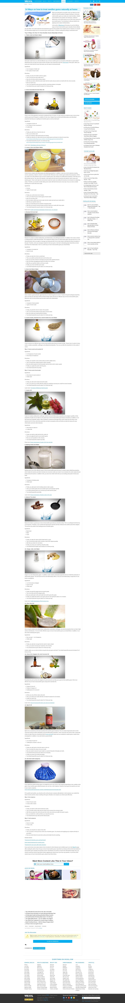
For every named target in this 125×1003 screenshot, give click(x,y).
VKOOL (47, 995)
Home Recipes (91, 976)
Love (77, 964)
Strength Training (28, 988)
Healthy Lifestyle (79, 975)
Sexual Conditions (41, 976)
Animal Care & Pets (92, 987)
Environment (91, 972)
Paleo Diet (52, 976)
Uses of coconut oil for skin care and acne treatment (42, 702)
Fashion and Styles (54, 988)
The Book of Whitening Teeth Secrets (39, 388)
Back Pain (65, 969)
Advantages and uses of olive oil (38, 145)
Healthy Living (66, 978)
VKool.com (61, 25)
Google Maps (45, 998)
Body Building (27, 981)
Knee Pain (65, 970)
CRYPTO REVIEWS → (90, 99)
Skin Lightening (66, 979)
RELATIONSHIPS (80, 962)
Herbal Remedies (66, 981)
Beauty (49, 1)
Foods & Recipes (53, 984)
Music (89, 964)
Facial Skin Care (66, 975)
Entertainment (91, 975)
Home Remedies (56, 1)
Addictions (39, 966)
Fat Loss (52, 967)
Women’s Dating (79, 976)
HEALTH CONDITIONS (42, 962)
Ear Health (26, 967)
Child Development (79, 978)
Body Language (79, 973)
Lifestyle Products (92, 979)
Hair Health (65, 973)
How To (63, 1)
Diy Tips (90, 966)
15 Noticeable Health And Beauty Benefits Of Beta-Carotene (39, 915)
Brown (41, 928)
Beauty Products (53, 987)
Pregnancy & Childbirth (67, 985)
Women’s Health (27, 985)
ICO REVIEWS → (89, 103)
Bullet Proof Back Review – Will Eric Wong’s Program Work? (40, 922)
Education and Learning (93, 988)
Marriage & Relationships (81, 987)
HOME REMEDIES (67, 962)
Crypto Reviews (38, 1)
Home (25, 4)
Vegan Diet (65, 972)
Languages (78, 967)
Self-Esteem (78, 969)
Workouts (52, 964)
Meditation (65, 967)
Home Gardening (92, 981)
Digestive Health (27, 987)
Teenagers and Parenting (81, 985)
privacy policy (87, 1001)
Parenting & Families (80, 982)
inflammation (66, 62)
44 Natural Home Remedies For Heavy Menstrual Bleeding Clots (40, 913)
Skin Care (52, 973)
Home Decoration (92, 982)
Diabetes (39, 964)
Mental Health (27, 984)
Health (44, 1)
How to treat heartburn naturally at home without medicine (93, 212)
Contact (76, 1000)
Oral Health (44, 926)
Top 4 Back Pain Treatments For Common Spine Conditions (39, 920)
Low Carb (26, 966)
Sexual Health (40, 975)
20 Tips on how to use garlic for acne (34, 923)
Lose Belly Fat (40, 972)
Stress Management (80, 984)
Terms (83, 1001)
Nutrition (64, 966)
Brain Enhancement (41, 981)
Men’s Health (27, 978)
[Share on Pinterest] (95, 5)
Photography (91, 973)
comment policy (42, 936)
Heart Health (27, 976)
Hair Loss (52, 972)
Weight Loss (52, 981)
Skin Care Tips (66, 976)
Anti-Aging (52, 969)
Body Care (52, 970)
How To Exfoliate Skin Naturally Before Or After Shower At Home (93, 225)
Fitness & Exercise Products (68, 988)
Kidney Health (27, 982)
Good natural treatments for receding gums (34, 842)
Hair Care (52, 966)
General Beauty (53, 985)
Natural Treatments (67, 984)
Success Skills (91, 978)
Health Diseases (40, 970)
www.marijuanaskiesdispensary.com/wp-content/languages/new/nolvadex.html (43, 789)
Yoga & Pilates (53, 982)
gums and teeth (49, 734)
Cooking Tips (91, 970)
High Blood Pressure (41, 984)
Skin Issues (39, 967)
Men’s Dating (78, 970)
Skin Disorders (40, 969)
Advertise (68, 1000)
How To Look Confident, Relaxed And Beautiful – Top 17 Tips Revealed (94, 206)
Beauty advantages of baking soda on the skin (41, 494)
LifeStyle (77, 1)
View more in (88, 253)
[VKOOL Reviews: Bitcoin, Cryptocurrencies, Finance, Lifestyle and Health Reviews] (29, 1)
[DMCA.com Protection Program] (28, 999)
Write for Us (72, 1000)
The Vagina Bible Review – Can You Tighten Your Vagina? (39, 918)
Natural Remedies (38, 926)
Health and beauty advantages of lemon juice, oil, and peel (43, 209)
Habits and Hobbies (80, 981)
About (64, 1000)
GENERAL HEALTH (29, 962)
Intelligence (90, 969)
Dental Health (31, 926)
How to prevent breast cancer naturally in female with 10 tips (90, 164)
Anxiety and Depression (42, 988)
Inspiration (78, 966)
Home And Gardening (92, 985)
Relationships (69, 1)
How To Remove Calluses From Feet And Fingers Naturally (93, 231)
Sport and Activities (92, 984)
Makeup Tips (52, 979)
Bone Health (26, 973)
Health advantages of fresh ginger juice (40, 601)
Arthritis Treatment (41, 978)
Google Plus (46, 1000)
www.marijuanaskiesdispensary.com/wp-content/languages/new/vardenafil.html (44, 139)
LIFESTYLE (91, 962)
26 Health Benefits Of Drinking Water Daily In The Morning (39, 916)
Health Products (40, 973)
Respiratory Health (41, 979)
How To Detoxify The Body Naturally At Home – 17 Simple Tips (93, 219)
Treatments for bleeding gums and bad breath (35, 840)
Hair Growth (52, 978)
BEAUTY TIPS (53, 962)
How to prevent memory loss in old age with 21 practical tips (94, 237)
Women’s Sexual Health (42, 987)
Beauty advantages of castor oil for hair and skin (41, 442)
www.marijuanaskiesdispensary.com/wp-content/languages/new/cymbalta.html (44, 142)
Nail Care (65, 964)
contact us (75, 936)
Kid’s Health (26, 972)
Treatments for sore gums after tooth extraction (35, 844)
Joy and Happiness (80, 979)
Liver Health (26, 975)
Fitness (25, 964)
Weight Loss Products (67, 987)
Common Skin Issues (41, 982)
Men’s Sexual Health (41, 985)
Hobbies (90, 967)
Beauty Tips (52, 975)
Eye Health (26, 969)
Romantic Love (79, 972)
